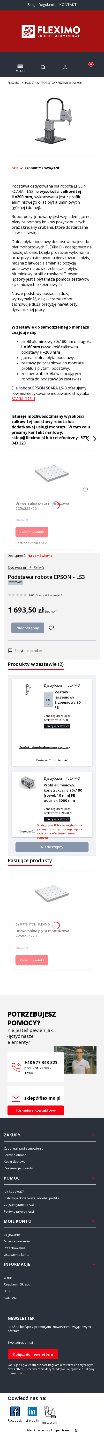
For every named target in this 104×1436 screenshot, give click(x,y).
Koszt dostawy (14, 1161)
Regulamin (47, 4)
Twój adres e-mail (21, 1343)
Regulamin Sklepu (17, 1284)
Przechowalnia (15, 1248)
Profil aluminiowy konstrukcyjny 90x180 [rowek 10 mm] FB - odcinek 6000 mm (63, 793)
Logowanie (12, 1234)
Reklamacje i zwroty (18, 1168)
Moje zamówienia (17, 1241)
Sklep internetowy (50, 1430)
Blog (31, 4)
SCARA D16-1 (23, 398)
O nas (8, 1277)
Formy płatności (15, 1155)
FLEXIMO (13, 83)
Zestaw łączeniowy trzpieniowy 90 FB (68, 700)
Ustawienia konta (17, 1254)
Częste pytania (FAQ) (19, 1204)
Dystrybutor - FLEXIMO (26, 567)
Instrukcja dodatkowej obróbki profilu (31, 1198)
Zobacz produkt (32, 532)
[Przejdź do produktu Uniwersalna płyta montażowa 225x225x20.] (52, 474)
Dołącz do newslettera (33, 1354)
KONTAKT (68, 4)
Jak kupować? (14, 1191)
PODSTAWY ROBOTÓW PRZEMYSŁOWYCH (53, 83)
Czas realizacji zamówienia (24, 1148)
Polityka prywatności (19, 1211)
